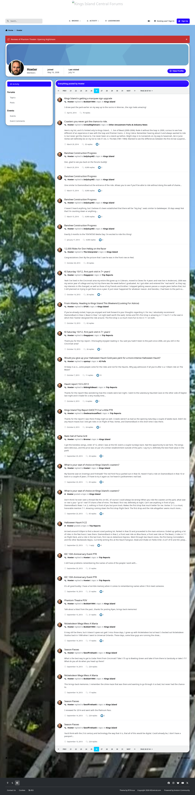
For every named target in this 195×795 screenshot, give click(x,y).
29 (112, 91)
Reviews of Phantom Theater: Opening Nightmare (33, 39)
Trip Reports (107, 275)
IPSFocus (131, 790)
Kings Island (109, 101)
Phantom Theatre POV (75, 600)
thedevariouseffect (92, 413)
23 (81, 91)
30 (117, 91)
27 (101, 91)
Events (13, 116)
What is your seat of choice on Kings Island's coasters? (91, 464)
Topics (13, 97)
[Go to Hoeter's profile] (59, 100)
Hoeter (71, 101)
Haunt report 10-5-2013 (76, 383)
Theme (122, 790)
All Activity (14, 84)
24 (86, 91)
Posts (12, 102)
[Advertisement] (97, 769)
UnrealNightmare (92, 124)
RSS (32, 790)
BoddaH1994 (89, 101)
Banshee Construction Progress (80, 152)
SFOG (86, 306)
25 (91, 91)
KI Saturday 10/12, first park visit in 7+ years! (87, 271)
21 (71, 91)
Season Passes (71, 649)
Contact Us (11, 790)
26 (96, 91)
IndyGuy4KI (89, 156)
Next (128, 91)
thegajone (88, 275)
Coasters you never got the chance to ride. (85, 121)
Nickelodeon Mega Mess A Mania (81, 623)
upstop (87, 361)
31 (122, 91)
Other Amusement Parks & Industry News (128, 124)
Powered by (177, 790)
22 (76, 91)
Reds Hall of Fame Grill (75, 435)
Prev (64, 91)
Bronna (87, 439)
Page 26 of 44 (145, 91)
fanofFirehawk (90, 653)
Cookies (22, 790)
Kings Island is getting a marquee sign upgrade (88, 98)
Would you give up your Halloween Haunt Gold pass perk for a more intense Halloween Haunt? (112, 357)
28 (107, 91)
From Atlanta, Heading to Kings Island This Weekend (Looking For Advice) (101, 303)
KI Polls (102, 361)
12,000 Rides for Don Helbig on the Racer (85, 248)
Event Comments (17, 121)
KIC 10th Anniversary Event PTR (80, 554)
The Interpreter (91, 252)
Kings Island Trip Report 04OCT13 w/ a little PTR (88, 409)
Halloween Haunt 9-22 (75, 522)
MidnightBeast (90, 387)
